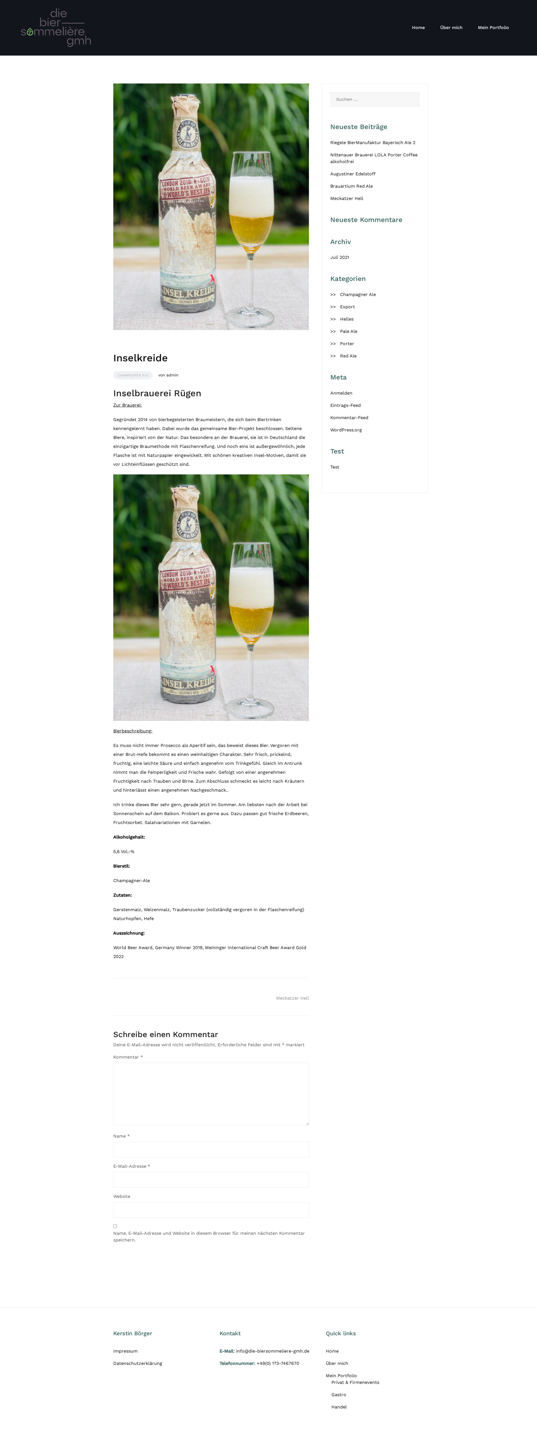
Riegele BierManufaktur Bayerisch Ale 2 (372, 142)
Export (347, 306)
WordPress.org (346, 430)
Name (121, 1136)
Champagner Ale (133, 375)
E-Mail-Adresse (131, 1166)
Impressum (125, 1351)
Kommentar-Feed (349, 417)
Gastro (338, 1394)
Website (121, 1196)
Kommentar (128, 1057)
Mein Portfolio (493, 27)
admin (172, 375)
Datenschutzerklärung (137, 1363)
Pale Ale (348, 331)
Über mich (451, 27)
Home (418, 27)
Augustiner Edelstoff (353, 173)
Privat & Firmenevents (355, 1382)
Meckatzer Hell (292, 998)
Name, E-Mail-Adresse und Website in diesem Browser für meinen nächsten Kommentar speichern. (209, 1237)
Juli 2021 (339, 257)
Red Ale (348, 356)
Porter (347, 343)
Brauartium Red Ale (351, 186)
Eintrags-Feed (345, 405)
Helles (347, 319)
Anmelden (341, 393)
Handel (339, 1407)
